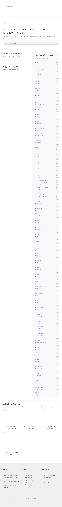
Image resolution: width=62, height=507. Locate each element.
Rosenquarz (40, 331)
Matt (36, 276)
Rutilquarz (40, 335)
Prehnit (37, 309)
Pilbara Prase (39, 307)
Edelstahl (38, 206)
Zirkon (37, 392)
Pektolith (38, 300)
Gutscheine (38, 229)
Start (5, 22)
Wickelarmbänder (43, 185)
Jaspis (37, 248)
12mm (38, 152)
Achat (36, 62)
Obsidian (37, 288)
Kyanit (37, 258)
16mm (38, 156)
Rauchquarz (40, 328)
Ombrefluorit (39, 293)
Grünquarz (39, 321)
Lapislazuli (38, 262)
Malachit (37, 274)
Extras (37, 213)
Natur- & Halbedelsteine (11, 475)
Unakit (37, 385)
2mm (38, 161)
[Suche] (55, 8)
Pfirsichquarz (41, 324)
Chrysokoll (38, 140)
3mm (38, 163)
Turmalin (37, 382)
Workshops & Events (16, 14)
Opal (36, 298)
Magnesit (37, 272)
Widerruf (46, 482)
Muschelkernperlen (40, 286)
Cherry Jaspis (39, 133)
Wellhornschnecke (40, 389)
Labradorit (38, 260)
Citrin (37, 145)
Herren (37, 234)
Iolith (37, 241)
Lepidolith (38, 267)
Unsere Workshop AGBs (50, 475)
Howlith (37, 239)
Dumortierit (38, 203)
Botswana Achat (41, 69)
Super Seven (38, 368)
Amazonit (37, 81)
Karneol (37, 250)
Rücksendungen (48, 477)
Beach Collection (40, 104)
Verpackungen (39, 387)
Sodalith (37, 364)
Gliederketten (42, 194)
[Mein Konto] (47, 14)
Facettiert (38, 217)
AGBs (45, 473)
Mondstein (38, 279)
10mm (38, 149)
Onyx (36, 295)
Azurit (37, 102)
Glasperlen (38, 222)
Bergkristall (39, 107)
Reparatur (39, 215)
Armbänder (39, 177)
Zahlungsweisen (28, 477)
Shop (5, 14)
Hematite (37, 232)
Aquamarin (38, 95)
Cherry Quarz (40, 316)
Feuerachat (40, 71)
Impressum (46, 480)
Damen (36, 147)
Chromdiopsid (39, 135)
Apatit (37, 93)
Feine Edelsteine (43, 192)
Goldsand (37, 225)
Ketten (39, 189)
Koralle (37, 253)
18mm (38, 159)
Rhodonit (37, 347)
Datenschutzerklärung (31, 498)
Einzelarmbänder (43, 182)
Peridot (37, 302)
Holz (36, 236)
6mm (38, 170)
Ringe (38, 201)
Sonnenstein (38, 366)
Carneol (37, 119)
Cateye (37, 121)
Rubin (36, 349)
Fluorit (37, 220)
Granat (37, 227)
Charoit (37, 130)
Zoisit (37, 394)
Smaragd (37, 361)
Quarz (36, 312)
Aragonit (37, 97)
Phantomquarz (40, 326)
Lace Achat (40, 74)
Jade (36, 243)
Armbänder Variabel (42, 187)
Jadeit (37, 246)
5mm (38, 168)
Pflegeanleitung (28, 480)
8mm (38, 175)
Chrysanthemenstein (40, 137)
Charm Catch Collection (42, 126)
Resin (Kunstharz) (40, 345)
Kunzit (37, 255)
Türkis (37, 380)
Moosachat (39, 76)
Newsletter (27, 473)
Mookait (37, 281)
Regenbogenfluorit (40, 342)
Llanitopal (38, 269)
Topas (36, 378)
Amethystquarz (39, 86)
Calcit (37, 116)
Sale (36, 352)
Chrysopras (38, 142)
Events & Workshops (40, 210)
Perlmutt (37, 305)
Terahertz (38, 373)
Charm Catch (7, 473)
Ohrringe (39, 199)
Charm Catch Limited (41, 128)
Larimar (37, 265)
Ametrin (37, 88)
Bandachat (39, 64)
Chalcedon (38, 123)
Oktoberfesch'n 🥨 (40, 291)
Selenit (37, 356)
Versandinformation (29, 475)
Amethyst (37, 83)
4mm (38, 166)
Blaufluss (38, 112)
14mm (38, 154)
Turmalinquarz (41, 338)
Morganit (37, 283)
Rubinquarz (40, 333)
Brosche (37, 114)
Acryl (36, 79)
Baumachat (39, 67)
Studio (27, 14)
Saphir (37, 354)
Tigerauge (38, 375)
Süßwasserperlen (39, 371)
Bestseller (38, 109)
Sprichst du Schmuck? (10, 485)
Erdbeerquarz (40, 319)
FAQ (25, 484)
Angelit (37, 90)
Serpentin (38, 359)
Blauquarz (39, 314)
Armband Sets (42, 180)
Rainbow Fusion (39, 340)
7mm (38, 173)
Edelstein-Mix (39, 208)
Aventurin (38, 100)
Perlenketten (42, 196)
